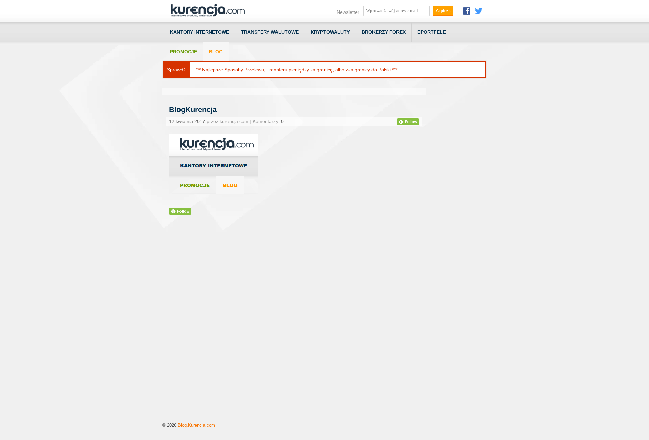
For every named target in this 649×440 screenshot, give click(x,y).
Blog (216, 51)
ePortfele (431, 32)
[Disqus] (294, 317)
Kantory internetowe (199, 32)
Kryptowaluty (330, 32)
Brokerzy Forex (384, 32)
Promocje (183, 51)
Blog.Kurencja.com (196, 425)
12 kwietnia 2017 (187, 121)
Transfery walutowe (270, 32)
